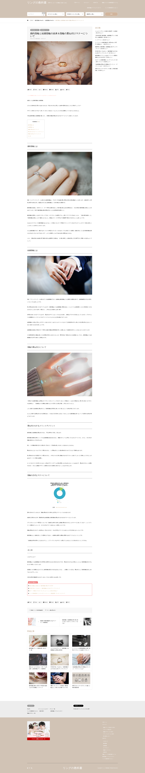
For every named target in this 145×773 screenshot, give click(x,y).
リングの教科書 (72, 768)
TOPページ (77, 2)
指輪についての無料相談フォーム (110, 2)
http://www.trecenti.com (61, 507)
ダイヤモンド (106, 747)
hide (38, 121)
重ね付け (54, 610)
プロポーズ (105, 741)
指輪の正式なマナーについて (34, 133)
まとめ (29, 136)
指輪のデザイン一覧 (31, 713)
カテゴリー (86, 2)
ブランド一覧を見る (107, 729)
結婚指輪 (105, 745)
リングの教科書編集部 (38, 610)
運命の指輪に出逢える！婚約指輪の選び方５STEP (41, 585)
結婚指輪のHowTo (44, 30)
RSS (31, 768)
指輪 (51, 610)
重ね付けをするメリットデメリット (36, 131)
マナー (48, 610)
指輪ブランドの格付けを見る (109, 727)
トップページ (98, 39)
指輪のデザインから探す (108, 731)
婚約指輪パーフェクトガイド (94, 7)
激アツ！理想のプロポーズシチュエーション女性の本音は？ (43, 590)
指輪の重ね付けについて (33, 129)
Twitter (27, 768)
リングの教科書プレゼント (111, 7)
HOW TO (95, 2)
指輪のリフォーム (106, 750)
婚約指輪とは (31, 125)
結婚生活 (105, 752)
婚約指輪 (105, 743)
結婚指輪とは (31, 127)
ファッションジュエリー (43, 708)
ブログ (31, 20)
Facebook (29, 768)
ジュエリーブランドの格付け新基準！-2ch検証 (106, 31)
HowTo (28, 708)
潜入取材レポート (106, 736)
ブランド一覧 (52, 708)
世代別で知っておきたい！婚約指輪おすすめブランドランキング (44, 588)
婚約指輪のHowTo (35, 30)
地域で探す (41, 711)
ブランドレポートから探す (108, 733)
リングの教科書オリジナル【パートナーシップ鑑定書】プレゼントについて (47, 593)
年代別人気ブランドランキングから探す (81, 708)
